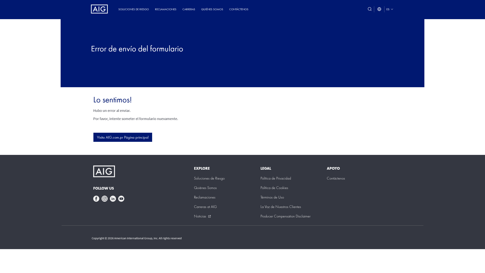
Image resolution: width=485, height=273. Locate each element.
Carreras (188, 9)
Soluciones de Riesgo (133, 9)
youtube (121, 199)
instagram (105, 199)
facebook (96, 199)
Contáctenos (238, 9)
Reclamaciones (165, 9)
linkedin (113, 199)
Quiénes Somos (212, 9)
